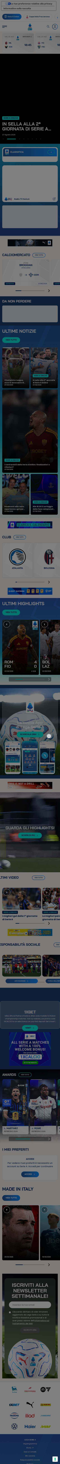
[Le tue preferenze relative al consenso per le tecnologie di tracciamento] (55, 1459)
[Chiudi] (51, 722)
